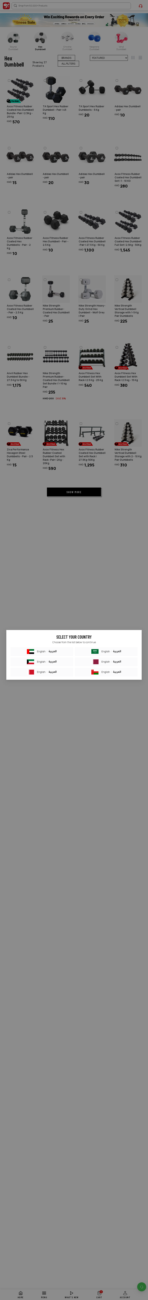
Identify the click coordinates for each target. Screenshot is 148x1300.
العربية (53, 651)
